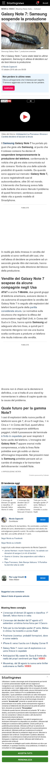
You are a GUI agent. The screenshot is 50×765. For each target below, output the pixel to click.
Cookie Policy (21, 748)
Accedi (45, 3)
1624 (21, 688)
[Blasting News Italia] (15, 3)
